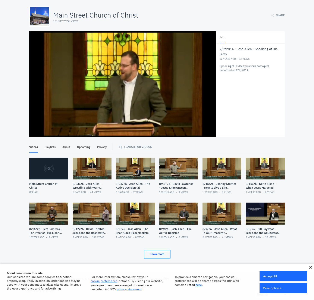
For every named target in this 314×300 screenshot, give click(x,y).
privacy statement (129, 289)
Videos (33, 147)
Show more (157, 254)
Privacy (102, 147)
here (198, 285)
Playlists (50, 147)
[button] (310, 267)
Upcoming (83, 147)
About (66, 147)
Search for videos (138, 147)
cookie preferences (104, 281)
